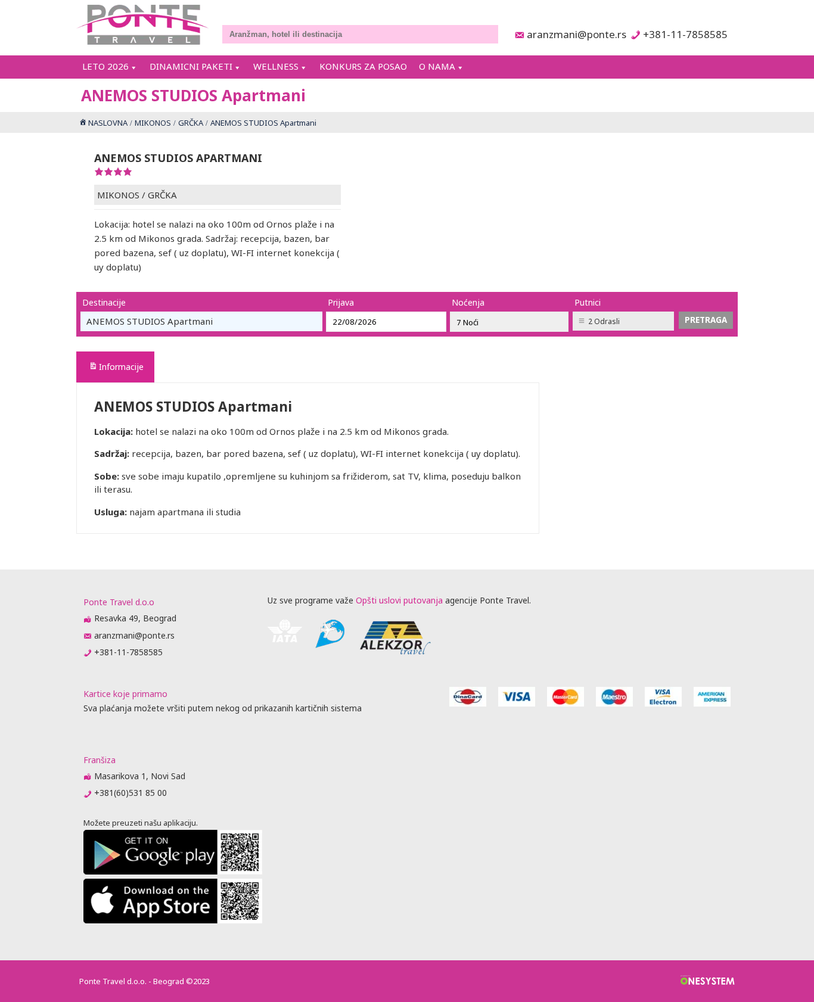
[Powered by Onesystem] (708, 981)
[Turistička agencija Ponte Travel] (142, 25)
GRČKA (162, 195)
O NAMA (437, 66)
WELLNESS (276, 66)
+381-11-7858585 (685, 34)
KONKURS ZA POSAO (363, 66)
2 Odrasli (604, 321)
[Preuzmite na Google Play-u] (172, 871)
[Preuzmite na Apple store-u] (172, 920)
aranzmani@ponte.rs (573, 34)
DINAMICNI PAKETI (191, 66)
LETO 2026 (105, 66)
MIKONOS (118, 195)
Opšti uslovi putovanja (399, 600)
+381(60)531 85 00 (130, 792)
